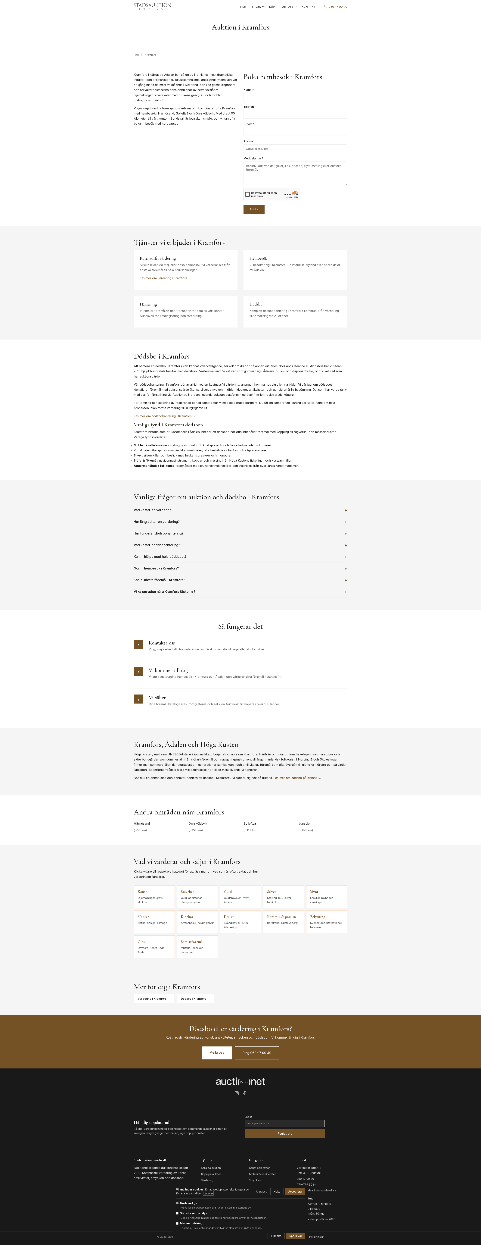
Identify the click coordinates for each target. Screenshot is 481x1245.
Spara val (295, 1235)
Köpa (273, 6)
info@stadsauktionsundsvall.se (316, 1190)
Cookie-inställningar (311, 1236)
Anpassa (261, 1191)
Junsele (304, 823)
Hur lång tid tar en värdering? (157, 522)
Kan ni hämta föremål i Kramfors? (159, 580)
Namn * (249, 89)
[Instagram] (236, 1094)
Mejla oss (216, 1052)
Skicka (254, 209)
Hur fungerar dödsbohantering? (159, 533)
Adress (248, 141)
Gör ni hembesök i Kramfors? (156, 568)
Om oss (287, 6)
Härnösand (142, 823)
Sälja (256, 6)
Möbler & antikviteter (262, 1174)
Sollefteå (250, 823)
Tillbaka (276, 1235)
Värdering (207, 1180)
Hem (243, 6)
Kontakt (308, 6)
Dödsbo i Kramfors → (195, 998)
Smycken (255, 1180)
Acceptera (295, 1191)
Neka (277, 1191)
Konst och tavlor (259, 1168)
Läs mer (208, 1193)
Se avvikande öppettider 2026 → (318, 1219)
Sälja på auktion (211, 1168)
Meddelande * (253, 158)
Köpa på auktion (211, 1174)
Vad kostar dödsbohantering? (157, 545)
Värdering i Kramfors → (154, 998)
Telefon (249, 106)
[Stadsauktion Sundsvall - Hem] (152, 6)
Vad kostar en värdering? (153, 510)
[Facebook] (244, 1094)
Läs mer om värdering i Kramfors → (165, 278)
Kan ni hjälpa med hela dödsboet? (160, 557)
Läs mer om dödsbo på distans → (297, 778)
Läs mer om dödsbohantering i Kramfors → (165, 416)
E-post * (249, 124)
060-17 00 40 (338, 6)
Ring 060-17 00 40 (257, 1053)
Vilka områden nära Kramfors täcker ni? (164, 592)
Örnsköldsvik (198, 823)
